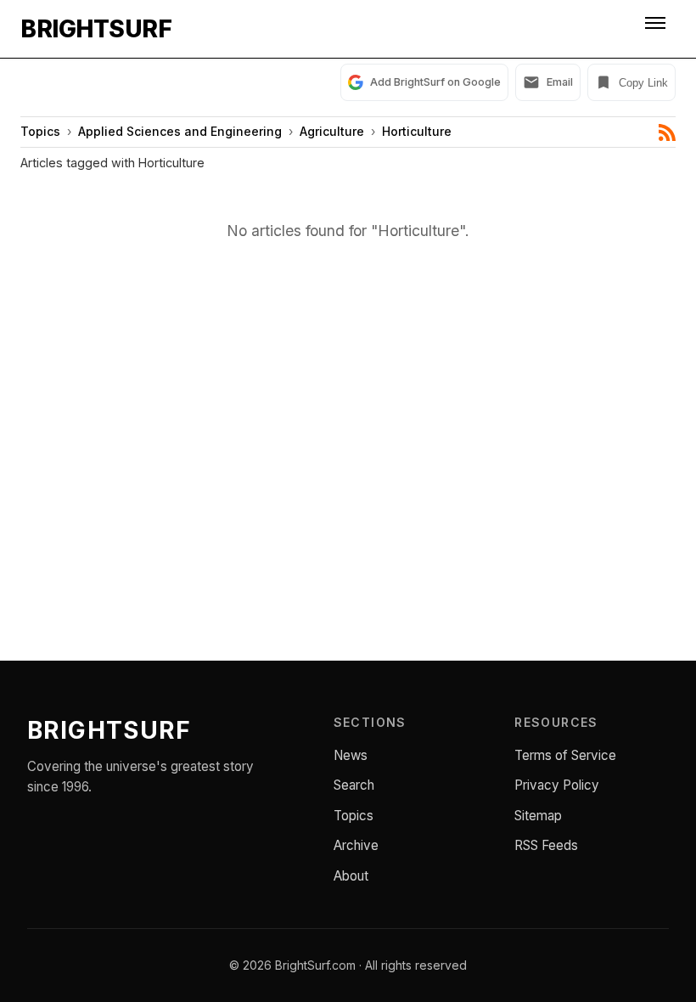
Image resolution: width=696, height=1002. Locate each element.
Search (354, 785)
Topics (40, 131)
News (351, 755)
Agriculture (332, 131)
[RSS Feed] (667, 132)
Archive (356, 845)
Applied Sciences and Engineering (180, 131)
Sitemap (538, 816)
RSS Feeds (546, 845)
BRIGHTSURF (95, 28)
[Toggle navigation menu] (657, 29)
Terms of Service (565, 755)
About (351, 876)
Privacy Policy (556, 785)
